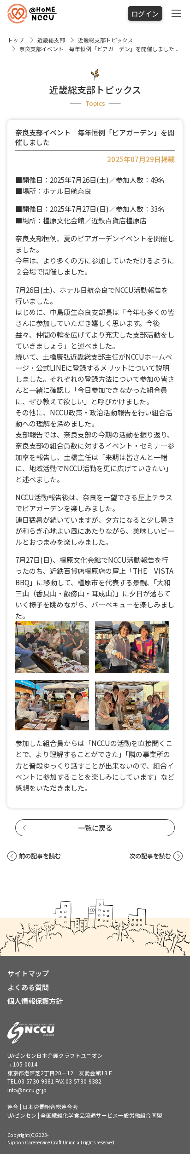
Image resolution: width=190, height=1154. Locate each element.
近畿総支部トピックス (105, 40)
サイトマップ (28, 973)
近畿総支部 (51, 40)
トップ (15, 40)
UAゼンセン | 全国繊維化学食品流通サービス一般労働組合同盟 (84, 1115)
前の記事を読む (39, 855)
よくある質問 (28, 987)
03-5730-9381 (36, 1081)
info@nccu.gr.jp (27, 1090)
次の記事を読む (150, 855)
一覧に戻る (95, 827)
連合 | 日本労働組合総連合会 (42, 1106)
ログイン (145, 13)
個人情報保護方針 (35, 1001)
